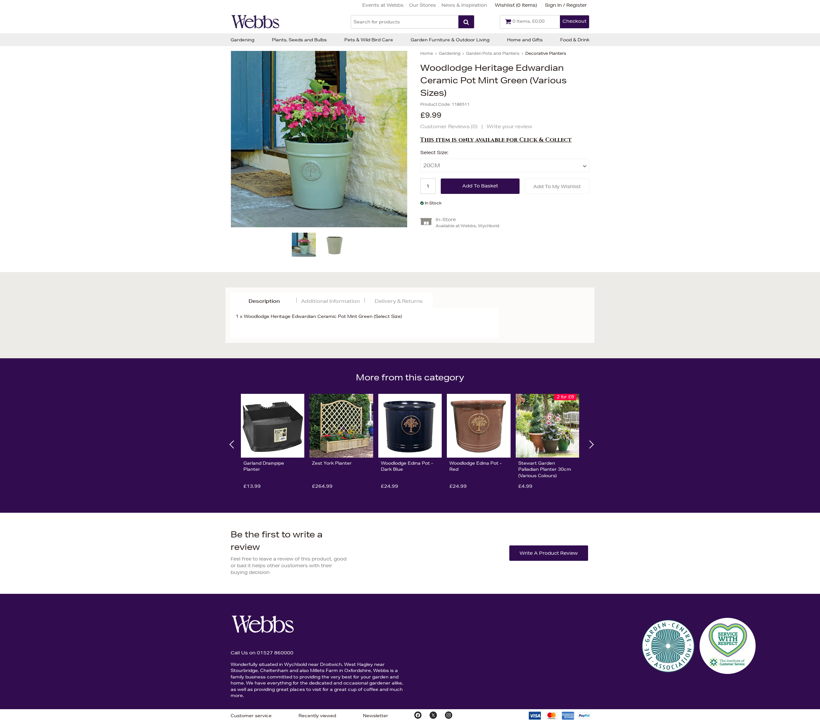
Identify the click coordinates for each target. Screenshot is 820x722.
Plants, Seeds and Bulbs (299, 40)
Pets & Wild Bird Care (368, 40)
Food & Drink (574, 40)
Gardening (242, 40)
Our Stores (422, 5)
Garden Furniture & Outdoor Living (450, 40)
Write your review (509, 126)
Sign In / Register (566, 5)
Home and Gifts (525, 40)
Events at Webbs (383, 5)
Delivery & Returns (398, 301)
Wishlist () (516, 5)
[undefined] (319, 139)
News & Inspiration (464, 5)
